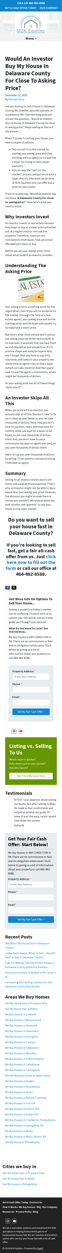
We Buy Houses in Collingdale (22, 1070)
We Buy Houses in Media (19, 1131)
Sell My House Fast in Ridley (21, 1009)
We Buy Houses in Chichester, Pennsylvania (30, 1120)
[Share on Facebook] (7, 588)
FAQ (39, 1207)
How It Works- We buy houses (19, 1207)
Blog (35, 1211)
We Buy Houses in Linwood (20, 1014)
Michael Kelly (16, 99)
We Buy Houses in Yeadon (19, 1081)
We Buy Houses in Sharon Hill (22, 1109)
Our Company (49, 8)
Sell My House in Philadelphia (22, 1142)
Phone (17, 684)
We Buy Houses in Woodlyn (20, 1053)
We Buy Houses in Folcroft (20, 1103)
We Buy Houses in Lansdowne (22, 1064)
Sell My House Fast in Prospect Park (26, 1003)
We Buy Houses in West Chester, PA (25, 1137)
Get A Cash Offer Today (20, 8)
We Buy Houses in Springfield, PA (24, 1126)
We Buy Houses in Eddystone (21, 1048)
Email (16, 697)
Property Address (23, 671)
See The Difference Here (31, 776)
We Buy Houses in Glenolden (21, 1031)
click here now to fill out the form (31, 562)
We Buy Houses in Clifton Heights (24, 1059)
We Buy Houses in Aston (19, 1092)
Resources (8, 1211)
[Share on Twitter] (14, 588)
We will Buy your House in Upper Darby (27, 1076)
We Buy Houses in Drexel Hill (21, 1114)
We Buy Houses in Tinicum (20, 1042)
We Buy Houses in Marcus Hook (23, 1020)
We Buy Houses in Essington (21, 1037)
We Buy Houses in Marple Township (25, 1098)
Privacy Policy (24, 1211)
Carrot (40, 1248)
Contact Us (35, 1202)
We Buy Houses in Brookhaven (22, 1087)
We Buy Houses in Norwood (21, 1026)
